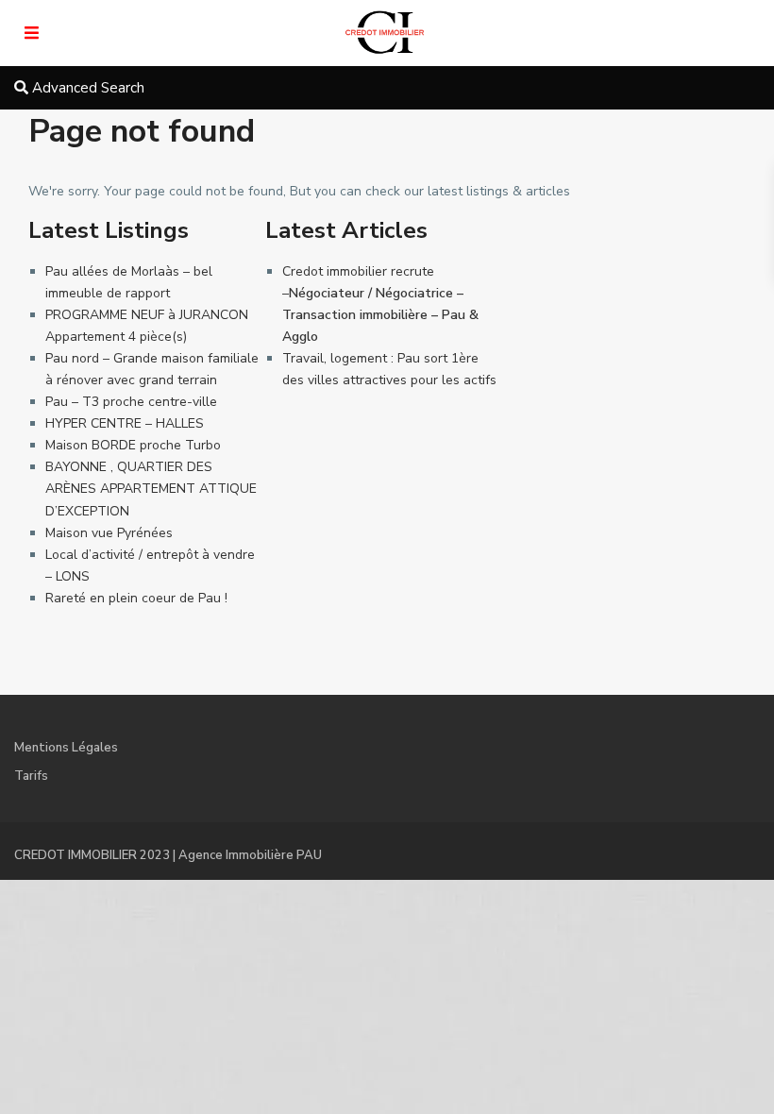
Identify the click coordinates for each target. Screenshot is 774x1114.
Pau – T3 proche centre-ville (131, 402)
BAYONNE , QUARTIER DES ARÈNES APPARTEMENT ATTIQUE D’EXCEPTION (151, 488)
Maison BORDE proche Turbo (133, 445)
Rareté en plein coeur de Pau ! (136, 598)
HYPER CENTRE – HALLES (124, 423)
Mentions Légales (66, 747)
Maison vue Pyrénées (109, 533)
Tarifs (31, 776)
